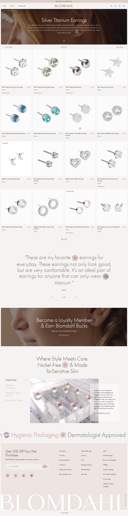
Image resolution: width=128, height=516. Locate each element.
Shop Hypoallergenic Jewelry (102, 413)
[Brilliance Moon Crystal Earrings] (16, 158)
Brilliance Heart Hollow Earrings (74, 179)
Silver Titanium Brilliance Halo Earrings (108, 133)
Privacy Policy (107, 479)
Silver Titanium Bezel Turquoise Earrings (45, 133)
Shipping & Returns (86, 465)
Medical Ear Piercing (65, 469)
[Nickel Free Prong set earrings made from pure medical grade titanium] (16, 67)
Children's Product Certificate (108, 485)
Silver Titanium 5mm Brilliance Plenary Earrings (76, 134)
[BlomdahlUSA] (64, 6)
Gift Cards (84, 474)
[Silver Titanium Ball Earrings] (80, 67)
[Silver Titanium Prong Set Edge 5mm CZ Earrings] (111, 207)
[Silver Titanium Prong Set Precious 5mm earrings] (111, 158)
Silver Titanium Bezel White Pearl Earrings (77, 227)
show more (64, 239)
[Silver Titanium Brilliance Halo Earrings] (111, 113)
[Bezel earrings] (48, 67)
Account (83, 455)
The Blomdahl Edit (64, 460)
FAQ (82, 460)
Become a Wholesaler (109, 460)
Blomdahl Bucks (85, 469)
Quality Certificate (108, 469)
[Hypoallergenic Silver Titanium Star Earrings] (111, 67)
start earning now (64, 335)
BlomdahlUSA (125, 498)
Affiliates (105, 465)
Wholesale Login (108, 455)
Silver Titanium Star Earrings (105, 87)
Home (4, 10)
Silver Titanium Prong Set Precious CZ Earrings (107, 180)
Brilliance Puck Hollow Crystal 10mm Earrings (44, 228)
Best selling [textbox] (119, 47)
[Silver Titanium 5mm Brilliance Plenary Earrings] (80, 113)
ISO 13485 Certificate (109, 474)
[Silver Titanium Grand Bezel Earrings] (16, 207)
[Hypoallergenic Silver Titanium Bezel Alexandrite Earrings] (16, 113)
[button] (4, 6)
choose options (5, 92)
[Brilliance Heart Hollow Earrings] (80, 158)
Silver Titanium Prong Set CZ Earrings (12, 87)
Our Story (62, 455)
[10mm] (48, 207)
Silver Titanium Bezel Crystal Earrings (44, 87)
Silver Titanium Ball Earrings (73, 87)
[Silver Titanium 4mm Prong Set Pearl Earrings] (48, 158)
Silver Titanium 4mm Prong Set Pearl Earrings (44, 180)
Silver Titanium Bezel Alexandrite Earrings (13, 133)
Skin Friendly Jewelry (65, 474)
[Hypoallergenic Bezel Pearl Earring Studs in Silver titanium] (80, 207)
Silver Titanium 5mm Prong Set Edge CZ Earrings (108, 228)
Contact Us (62, 465)
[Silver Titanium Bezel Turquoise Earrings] (48, 113)
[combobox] (120, 47)
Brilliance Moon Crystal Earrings (11, 179)
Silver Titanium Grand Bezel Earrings (12, 227)
